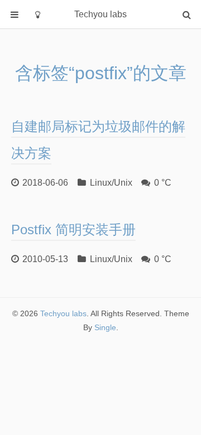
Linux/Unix (111, 182)
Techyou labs (63, 313)
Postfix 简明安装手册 (73, 229)
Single (105, 327)
